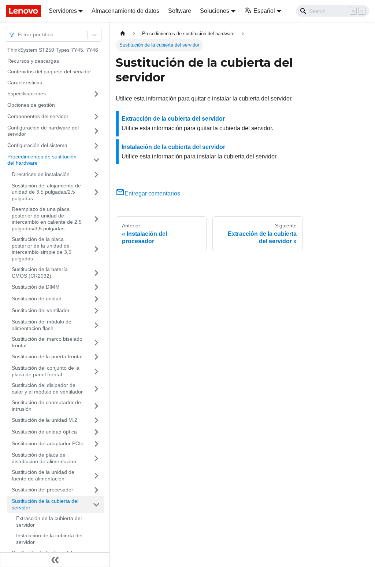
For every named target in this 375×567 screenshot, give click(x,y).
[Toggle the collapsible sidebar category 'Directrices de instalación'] (96, 174)
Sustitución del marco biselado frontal (47, 342)
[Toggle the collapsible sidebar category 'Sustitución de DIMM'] (96, 287)
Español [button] (264, 11)
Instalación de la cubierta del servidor (49, 539)
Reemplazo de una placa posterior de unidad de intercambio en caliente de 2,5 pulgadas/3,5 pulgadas (47, 218)
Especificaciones (26, 93)
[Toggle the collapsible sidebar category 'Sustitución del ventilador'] (96, 311)
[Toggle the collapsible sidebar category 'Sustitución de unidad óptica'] (96, 432)
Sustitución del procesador (42, 490)
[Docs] (22, 11)
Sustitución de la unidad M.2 (44, 420)
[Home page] (123, 33)
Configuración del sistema (37, 145)
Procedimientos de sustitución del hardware (42, 160)
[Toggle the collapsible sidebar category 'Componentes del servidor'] (96, 116)
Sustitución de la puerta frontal (47, 356)
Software (179, 11)
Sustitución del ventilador (41, 310)
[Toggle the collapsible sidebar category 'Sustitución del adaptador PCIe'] (96, 444)
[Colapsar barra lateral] (55, 559)
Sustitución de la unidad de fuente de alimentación (43, 475)
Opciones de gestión (31, 105)
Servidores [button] (63, 11)
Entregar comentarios (152, 193)
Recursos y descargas (33, 61)
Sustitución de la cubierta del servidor (45, 504)
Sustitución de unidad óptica (44, 432)
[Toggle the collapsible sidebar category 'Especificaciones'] (96, 94)
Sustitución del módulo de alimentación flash (41, 325)
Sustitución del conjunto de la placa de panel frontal (45, 371)
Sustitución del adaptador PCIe (47, 443)
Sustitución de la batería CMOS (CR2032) (40, 272)
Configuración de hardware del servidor (43, 131)
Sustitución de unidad (37, 298)
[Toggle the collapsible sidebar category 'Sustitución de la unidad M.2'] (96, 420)
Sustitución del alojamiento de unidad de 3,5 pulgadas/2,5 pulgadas (46, 192)
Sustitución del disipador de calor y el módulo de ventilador (47, 388)
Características (24, 82)
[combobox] (18, 34)
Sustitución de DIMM (36, 287)
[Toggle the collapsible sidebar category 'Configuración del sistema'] (96, 145)
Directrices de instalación (41, 174)
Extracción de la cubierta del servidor (49, 521)
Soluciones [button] (214, 11)
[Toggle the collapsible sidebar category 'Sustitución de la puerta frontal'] (96, 357)
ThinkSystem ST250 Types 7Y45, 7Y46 (52, 50)
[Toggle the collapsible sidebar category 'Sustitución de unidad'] (96, 299)
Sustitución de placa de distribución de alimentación (44, 458)
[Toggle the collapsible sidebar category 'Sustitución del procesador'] (96, 490)
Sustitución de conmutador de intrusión (46, 405)
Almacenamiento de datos (125, 11)
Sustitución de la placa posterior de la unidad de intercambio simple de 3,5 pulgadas (41, 248)
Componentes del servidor (37, 116)
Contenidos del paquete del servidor (49, 71)
